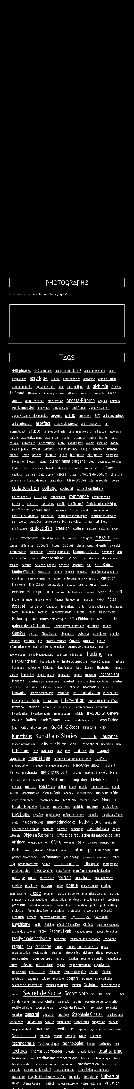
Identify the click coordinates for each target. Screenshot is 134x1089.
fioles (112, 599)
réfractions (44, 964)
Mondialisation (30, 793)
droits (34, 558)
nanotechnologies (61, 822)
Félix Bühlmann (82, 618)
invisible (79, 713)
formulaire (28, 612)
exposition (43, 591)
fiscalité (18, 606)
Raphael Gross (83, 931)
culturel (104, 528)
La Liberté (89, 736)
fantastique (75, 592)
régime (61, 964)
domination (36, 551)
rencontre (43, 946)
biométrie (18, 461)
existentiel (21, 592)
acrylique (39, 378)
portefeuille (47, 877)
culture (91, 528)
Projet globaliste (38, 910)
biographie (112, 455)
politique (18, 877)
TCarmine (95, 1036)
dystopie (73, 558)
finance (27, 599)
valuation (112, 1083)
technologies (73, 1043)
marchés (76, 772)
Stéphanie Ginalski (87, 1014)
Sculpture (91, 984)
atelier (66, 437)
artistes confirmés (54, 431)
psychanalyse (80, 916)
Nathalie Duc (90, 822)
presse (35, 892)
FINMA (100, 599)
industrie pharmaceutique (92, 681)
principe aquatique (36, 899)
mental (30, 786)
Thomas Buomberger (46, 1051)
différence (27, 545)
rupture (59, 958)
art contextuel (22, 423)
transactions (66, 1064)
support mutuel (21, 1029)
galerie (111, 619)
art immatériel (91, 423)
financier (88, 599)
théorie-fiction (86, 1051)
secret (16, 994)
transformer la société (37, 1069)
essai (93, 584)
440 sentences (43, 370)
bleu (91, 461)
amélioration (55, 401)
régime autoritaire (80, 964)
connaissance (41, 510)
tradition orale (21, 1064)
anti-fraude (79, 407)
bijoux (63, 455)
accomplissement (94, 370)
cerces (61, 474)
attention (79, 437)
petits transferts (28, 864)
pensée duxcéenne (24, 857)
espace (71, 584)
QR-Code (88, 924)
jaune (67, 720)
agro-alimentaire (22, 386)
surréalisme (41, 1029)
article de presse (66, 423)
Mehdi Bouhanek (104, 780)
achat (112, 370)
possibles (31, 885)
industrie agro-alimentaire (43, 681)
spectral (32, 1014)
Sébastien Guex (24, 1035)
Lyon (67, 750)
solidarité (111, 1007)
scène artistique (110, 984)
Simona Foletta (43, 1001)
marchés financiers (95, 772)
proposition (58, 910)
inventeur (102, 707)
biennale (50, 454)
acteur (55, 378)
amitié (112, 393)
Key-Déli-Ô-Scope (64, 727)
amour (17, 400)
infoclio (74, 687)
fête (99, 619)
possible (17, 885)
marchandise (29, 772)
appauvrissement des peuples (30, 415)
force (15, 612)
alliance (72, 393)
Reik (29, 946)
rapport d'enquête (106, 931)
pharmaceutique (66, 863)
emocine (44, 571)
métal (15, 822)
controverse (19, 521)
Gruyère (74, 640)
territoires (105, 1043)
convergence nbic (55, 521)
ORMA (56, 842)
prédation (18, 917)
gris (40, 640)
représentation (21, 952)
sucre (49, 1021)
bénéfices (37, 468)
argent (56, 415)
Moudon (109, 799)
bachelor (49, 448)
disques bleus (85, 545)
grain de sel (99, 633)
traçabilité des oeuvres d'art (47, 1076)
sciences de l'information (27, 984)
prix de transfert (94, 899)
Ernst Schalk (36, 584)
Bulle (25, 468)
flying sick (35, 606)
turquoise (74, 1076)
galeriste (93, 625)
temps (91, 1043)
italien (31, 720)
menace (17, 786)
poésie (72, 885)
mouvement (61, 806)
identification (65, 667)
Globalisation (49, 633)
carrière (30, 474)
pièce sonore (43, 870)
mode (72, 786)
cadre (76, 468)
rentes (59, 946)
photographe (110, 864)
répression (19, 971)
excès (104, 584)
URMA (15, 1083)
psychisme (21, 923)
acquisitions (19, 378)
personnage (72, 857)
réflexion (27, 964)
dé (84, 558)
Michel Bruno (47, 786)
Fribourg (19, 618)
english (69, 571)
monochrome (85, 793)
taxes (82, 1035)
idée (78, 667)
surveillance (63, 1028)
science (87, 978)
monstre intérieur (108, 792)
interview (18, 706)
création (63, 528)
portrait (64, 877)
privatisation (58, 899)
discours (42, 545)
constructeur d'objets (25, 515)
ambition (86, 393)
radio (42, 931)
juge (14, 727)
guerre (88, 640)
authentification (98, 437)
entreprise (54, 578)
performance (50, 857)
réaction (73, 958)
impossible (64, 674)
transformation (88, 1064)
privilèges (75, 899)
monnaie (68, 793)
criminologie (19, 528)
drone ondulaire (52, 558)
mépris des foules (112, 814)
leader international (24, 744)
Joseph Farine (107, 720)
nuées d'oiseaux (98, 828)
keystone (89, 727)
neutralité (110, 822)
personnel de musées (95, 857)
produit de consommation (71, 905)
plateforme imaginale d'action (91, 870)
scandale (58, 978)
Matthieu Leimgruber (69, 779)
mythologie (53, 814)
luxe (59, 750)
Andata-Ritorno (81, 400)
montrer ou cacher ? (24, 800)
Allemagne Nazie (54, 393)
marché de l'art (54, 772)
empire (58, 571)
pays (63, 850)
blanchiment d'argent (67, 461)
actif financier (71, 378)
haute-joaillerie (49, 661)
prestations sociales (94, 893)
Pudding (49, 924)
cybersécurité (30, 538)
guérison (62, 654)
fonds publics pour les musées (105, 606)
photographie (21, 870)
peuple (46, 864)
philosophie (91, 863)
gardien (106, 626)
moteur (84, 800)
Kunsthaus (22, 736)
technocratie (23, 1043)
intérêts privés (84, 707)
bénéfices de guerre (58, 468)
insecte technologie (41, 692)
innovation (19, 692)
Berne (25, 455)
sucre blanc (64, 1021)
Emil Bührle (104, 564)
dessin (103, 536)
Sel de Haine (20, 1001)
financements (43, 599)
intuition (33, 706)
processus (18, 905)
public (37, 924)
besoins (36, 455)
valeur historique (91, 1083)
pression (49, 893)
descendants (69, 538)
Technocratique (48, 1043)
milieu (62, 786)
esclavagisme (56, 584)
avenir (90, 443)
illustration (103, 667)
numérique (77, 828)
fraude (91, 612)
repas (104, 946)
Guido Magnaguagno (41, 654)
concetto (32, 503)
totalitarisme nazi (23, 1058)
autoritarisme (46, 443)
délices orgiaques (45, 565)
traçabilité (18, 1076)
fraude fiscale (107, 612)
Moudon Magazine (24, 806)
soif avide (97, 1007)
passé (26, 850)
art (97, 415)
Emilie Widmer (23, 571)
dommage (108, 551)
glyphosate (67, 633)
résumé (93, 971)
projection (18, 910)
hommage (18, 667)
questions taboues (108, 924)
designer (86, 538)
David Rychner (50, 538)
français (79, 612)
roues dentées (42, 958)
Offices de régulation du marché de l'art (88, 835)
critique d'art (41, 528)
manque (38, 765)
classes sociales (99, 480)
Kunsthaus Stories (56, 735)
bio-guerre (77, 454)
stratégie (63, 1014)
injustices (108, 687)
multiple (78, 806)
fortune (42, 612)
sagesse (33, 978)
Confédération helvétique (101, 503)
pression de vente (68, 893)
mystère (38, 814)
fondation (52, 606)
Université (110, 1076)
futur (33, 619)
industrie (18, 681)
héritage (48, 667)
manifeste (101, 758)
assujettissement (31, 437)
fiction (102, 592)
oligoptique (35, 842)
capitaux (17, 474)
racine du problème (23, 931)
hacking (94, 653)
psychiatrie (101, 916)
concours (48, 503)
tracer (117, 1058)
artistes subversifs (80, 431)
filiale (15, 599)
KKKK (103, 727)
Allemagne (34, 393)
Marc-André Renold (86, 765)
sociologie (63, 1001)
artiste (34, 430)
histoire (120, 661)
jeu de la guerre (83, 720)
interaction (50, 700)
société (77, 1001)
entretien (108, 578)
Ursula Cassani (32, 1083)
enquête (82, 571)
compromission (101, 496)
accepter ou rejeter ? (68, 370)
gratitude (29, 640)
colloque (40, 496)
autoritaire (28, 443)
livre (35, 750)
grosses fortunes (56, 640)
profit (93, 905)
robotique (112, 952)
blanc (43, 461)
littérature (20, 750)
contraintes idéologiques (72, 515)
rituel (99, 952)
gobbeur (83, 633)
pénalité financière (68, 924)
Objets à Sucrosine (38, 835)
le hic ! (73, 743)
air (88, 386)
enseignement (36, 578)
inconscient (109, 674)
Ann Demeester (23, 407)
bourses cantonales (109, 461)
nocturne (48, 828)
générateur (77, 654)
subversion (34, 1021)
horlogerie (33, 667)
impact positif (45, 674)
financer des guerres (67, 599)
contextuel (47, 515)
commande (79, 496)
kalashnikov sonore (34, 727)
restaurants (40, 952)
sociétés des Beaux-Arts (73, 1007)
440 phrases (21, 370)
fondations (67, 606)
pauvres (52, 850)
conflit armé (75, 503)
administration (107, 378)
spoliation (48, 1014)
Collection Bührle (90, 488)
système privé (112, 1029)
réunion (106, 971)
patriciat (38, 850)
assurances (51, 437)
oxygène (69, 842)
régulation (102, 964)
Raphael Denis (60, 931)
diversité (101, 545)
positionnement (104, 877)
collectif (66, 488)
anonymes (43, 407)
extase (60, 592)
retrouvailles (72, 952)
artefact (43, 423)
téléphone (91, 1076)
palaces (92, 842)
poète (59, 885)
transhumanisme (64, 1069)
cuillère (78, 528)
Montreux (69, 799)
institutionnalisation (86, 692)
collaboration (25, 487)
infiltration (31, 687)
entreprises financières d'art (81, 578)
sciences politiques (57, 984)
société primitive (22, 1007)
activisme (89, 378)
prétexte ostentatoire (53, 917)
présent (31, 917)
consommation (100, 510)
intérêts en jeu (63, 707)
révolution (18, 978)
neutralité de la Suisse (25, 828)
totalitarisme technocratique (57, 1058)
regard (18, 946)
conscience (60, 510)
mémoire (93, 814)
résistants (54, 971)
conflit (61, 503)
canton (88, 468)
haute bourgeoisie (74, 661)
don (119, 551)
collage (49, 487)
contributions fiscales (103, 515)
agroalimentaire (45, 386)
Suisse (113, 1021)
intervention (72, 699)
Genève (18, 632)
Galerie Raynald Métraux (69, 626)
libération (107, 744)
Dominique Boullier (58, 551)
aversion (102, 443)
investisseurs (62, 713)
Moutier (45, 806)
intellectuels (110, 692)
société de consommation (102, 1001)
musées (92, 806)
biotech (31, 461)
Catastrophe (46, 474)
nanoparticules (33, 822)
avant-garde (75, 443)
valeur (50, 1083)
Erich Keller (19, 584)
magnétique (39, 757)
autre (61, 443)
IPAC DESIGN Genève (103, 713)
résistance (37, 971)
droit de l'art (19, 558)
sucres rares (81, 1021)
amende (99, 393)
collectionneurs (21, 496)
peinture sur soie (103, 849)
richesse (88, 952)
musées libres (110, 806)
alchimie (100, 386)
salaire (46, 978)
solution (17, 1014)
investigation (20, 713)
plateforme (63, 870)
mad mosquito (84, 750)
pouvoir (46, 885)
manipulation (21, 765)
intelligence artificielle (26, 700)
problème (113, 899)
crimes (88, 521)
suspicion (81, 1029)
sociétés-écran (45, 1007)
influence (59, 687)
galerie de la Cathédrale (31, 625)
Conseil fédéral (79, 510)
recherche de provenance (85, 938)
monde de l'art (100, 786)
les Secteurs (90, 743)
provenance (91, 910)
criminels (101, 521)
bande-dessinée (68, 449)
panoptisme (107, 842)
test (116, 1043)
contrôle (35, 521)
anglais (102, 401)
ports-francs (83, 877)
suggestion (98, 1021)
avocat (36, 449)
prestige (114, 893)
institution (63, 692)
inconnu (90, 674)
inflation (46, 687)
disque (55, 545)
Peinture (76, 849)
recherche (60, 938)
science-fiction (104, 978)
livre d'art (47, 750)
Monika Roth (51, 792)
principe (17, 899)
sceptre (73, 978)
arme (70, 414)
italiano (17, 720)
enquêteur (18, 578)
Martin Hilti (40, 780)
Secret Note (76, 993)
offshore (18, 842)
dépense (64, 565)
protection (74, 910)
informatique (91, 687)
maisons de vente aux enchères (72, 758)
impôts (78, 674)
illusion (88, 667)
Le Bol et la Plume (53, 743)
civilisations (57, 480)
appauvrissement (99, 407)
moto (95, 800)
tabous (58, 1036)
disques (68, 545)
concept (18, 503)
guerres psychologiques (82, 646)
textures (19, 1050)
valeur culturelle (68, 1083)
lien (118, 744)
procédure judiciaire (40, 905)
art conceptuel (113, 415)
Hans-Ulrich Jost (24, 661)
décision (94, 558)
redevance (109, 938)
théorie (70, 1051)
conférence (20, 510)
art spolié (100, 431)
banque (85, 449)
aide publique (75, 386)
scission (76, 984)
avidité (114, 443)
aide (61, 386)
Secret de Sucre (42, 992)
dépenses (78, 565)
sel (122, 994)
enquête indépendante (104, 571)
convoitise (75, 521)
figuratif (115, 592)
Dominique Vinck (86, 551)
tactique (70, 1036)
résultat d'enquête (75, 971)
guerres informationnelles (48, 646)
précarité (106, 910)
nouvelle (62, 828)
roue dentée (20, 958)
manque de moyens (57, 765)
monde (83, 786)
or (46, 842)
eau (89, 565)
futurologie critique (53, 618)
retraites (56, 952)
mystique (21, 813)
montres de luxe (50, 800)
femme (89, 592)
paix (81, 842)
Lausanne (109, 736)
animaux (115, 401)
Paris (15, 850)
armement (85, 415)
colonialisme (58, 496)
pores (32, 877)
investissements (40, 713)
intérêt (46, 707)
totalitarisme (110, 1050)
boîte (15, 468)
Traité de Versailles (44, 1064)
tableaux (45, 1036)
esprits (83, 584)
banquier (98, 449)
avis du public (20, 449)
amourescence (34, 400)
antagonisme (60, 407)
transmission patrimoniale (93, 1069)
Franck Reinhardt (61, 612)
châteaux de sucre (35, 480)
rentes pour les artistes (82, 946)
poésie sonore (89, 885)
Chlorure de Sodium (93, 474)
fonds (80, 606)
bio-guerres (94, 454)
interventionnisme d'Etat (103, 700)
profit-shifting (108, 905)
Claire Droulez (76, 480)
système (96, 1029)
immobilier (27, 674)
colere (115, 480)
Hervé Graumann (101, 661)
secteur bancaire (104, 994)
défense (26, 565)
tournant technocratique (96, 1058)
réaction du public (92, 958)
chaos (72, 474)
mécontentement (73, 814)
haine (109, 654)
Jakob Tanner (49, 720)
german (33, 633)
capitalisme (104, 468)
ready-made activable (31, 938)
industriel (68, 681)
